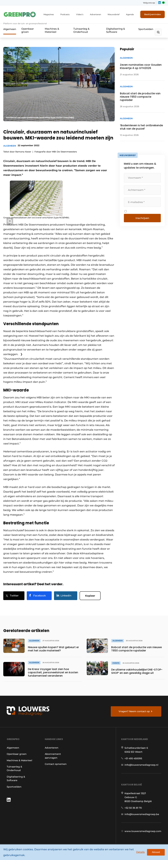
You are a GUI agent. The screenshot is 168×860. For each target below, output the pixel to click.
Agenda (130, 14)
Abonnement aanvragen (53, 755)
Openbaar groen (27, 30)
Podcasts (65, 14)
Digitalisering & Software (115, 30)
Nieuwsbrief (113, 14)
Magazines (48, 14)
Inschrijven (142, 218)
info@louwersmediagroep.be (142, 814)
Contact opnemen (56, 764)
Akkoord (156, 852)
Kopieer (90, 595)
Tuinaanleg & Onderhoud (81, 30)
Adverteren (95, 14)
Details (140, 852)
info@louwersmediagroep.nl (141, 764)
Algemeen (9, 29)
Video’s (79, 14)
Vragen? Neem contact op (134, 711)
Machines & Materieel (52, 30)
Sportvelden (145, 29)
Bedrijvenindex (152, 14)
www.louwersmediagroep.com (143, 831)
